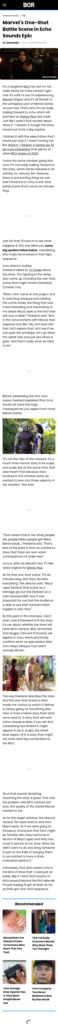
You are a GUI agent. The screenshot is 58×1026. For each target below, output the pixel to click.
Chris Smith (12, 42)
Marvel (7, 99)
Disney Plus (28, 117)
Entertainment (11, 15)
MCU (27, 87)
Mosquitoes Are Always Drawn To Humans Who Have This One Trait (14, 945)
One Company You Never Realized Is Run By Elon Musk (42, 994)
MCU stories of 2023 (24, 154)
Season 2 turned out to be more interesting (28, 147)
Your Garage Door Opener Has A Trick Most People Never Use (14, 996)
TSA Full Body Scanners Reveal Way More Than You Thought (43, 943)
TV (23, 15)
